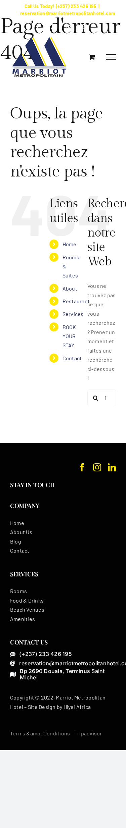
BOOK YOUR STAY (69, 336)
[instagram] (97, 467)
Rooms (18, 591)
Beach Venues (27, 609)
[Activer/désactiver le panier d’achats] (92, 56)
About (69, 288)
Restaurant (76, 301)
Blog (15, 541)
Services (73, 314)
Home (69, 244)
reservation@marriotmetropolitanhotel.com (68, 13)
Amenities (22, 619)
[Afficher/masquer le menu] (110, 57)
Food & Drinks (27, 600)
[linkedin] (112, 467)
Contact (72, 358)
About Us (21, 532)
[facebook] (82, 467)
